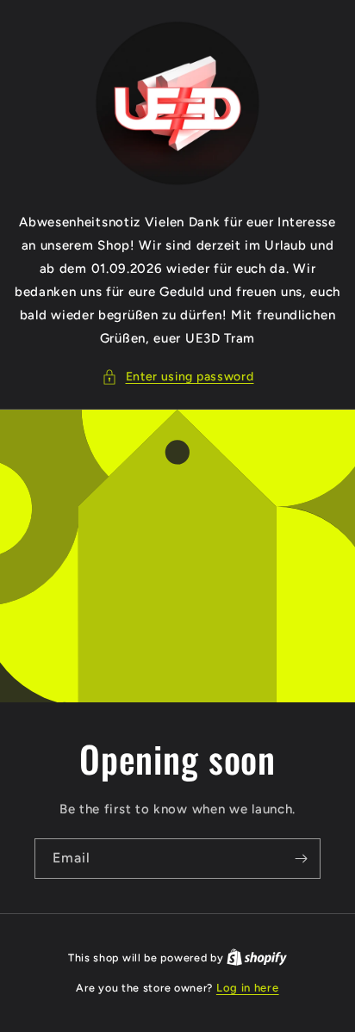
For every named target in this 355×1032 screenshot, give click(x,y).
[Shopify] (257, 957)
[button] (178, 376)
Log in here (247, 987)
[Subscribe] (301, 858)
